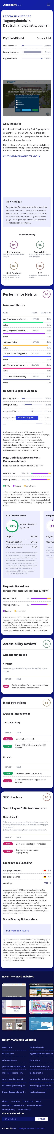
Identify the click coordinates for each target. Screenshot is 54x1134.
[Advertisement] (27, 71)
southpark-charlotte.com (42, 1079)
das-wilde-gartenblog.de (13, 1085)
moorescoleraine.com (12, 1072)
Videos (5, 1101)
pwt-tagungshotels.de (17, 16)
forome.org (35, 1060)
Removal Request (35, 1105)
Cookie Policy (24, 1109)
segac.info (7, 1047)
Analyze (41, 1119)
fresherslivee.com (38, 1092)
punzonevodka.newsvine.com (14, 1079)
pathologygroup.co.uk (40, 1085)
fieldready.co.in (37, 1047)
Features (15, 1101)
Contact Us (28, 1101)
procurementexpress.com (14, 1066)
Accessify (12, 5)
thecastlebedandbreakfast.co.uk (14, 1092)
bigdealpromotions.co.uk (41, 1053)
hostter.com (8, 1053)
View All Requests (27, 418)
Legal (38, 1101)
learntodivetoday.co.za (41, 1066)
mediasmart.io (36, 1072)
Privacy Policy (8, 1109)
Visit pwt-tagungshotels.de (20, 156)
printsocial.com (9, 1060)
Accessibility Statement (13, 1105)
